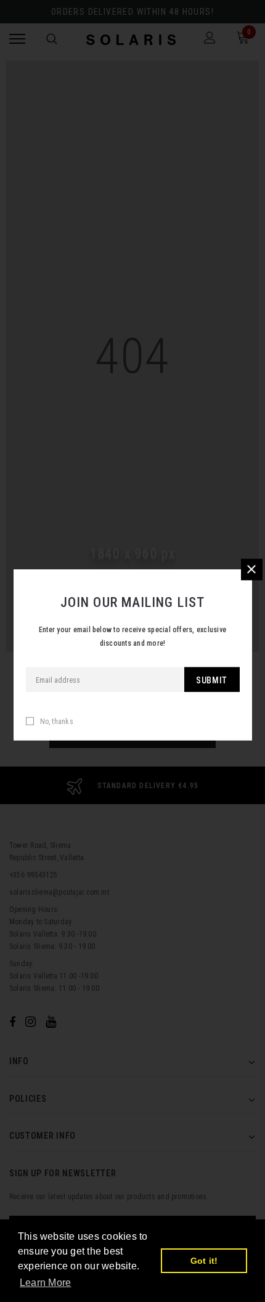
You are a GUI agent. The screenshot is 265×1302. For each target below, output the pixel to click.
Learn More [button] (45, 1282)
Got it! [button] (204, 1261)
